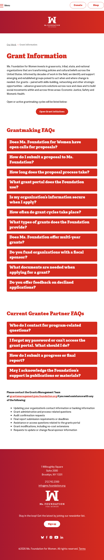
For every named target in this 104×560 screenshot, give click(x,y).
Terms (82, 548)
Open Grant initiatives (51, 111)
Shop (96, 5)
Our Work (11, 45)
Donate (78, 5)
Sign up (52, 523)
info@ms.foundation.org (52, 485)
